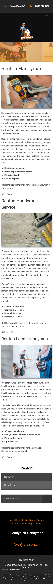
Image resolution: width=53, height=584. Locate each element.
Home (11, 520)
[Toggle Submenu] (47, 499)
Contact (38, 523)
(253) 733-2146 (26, 545)
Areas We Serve (16, 570)
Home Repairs (22, 520)
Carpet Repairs (37, 520)
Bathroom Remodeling (22, 523)
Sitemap (4, 570)
